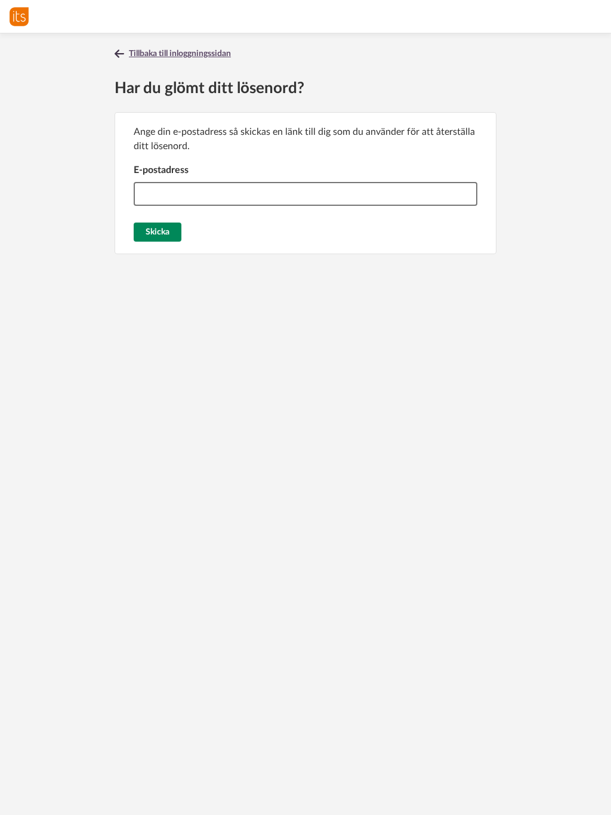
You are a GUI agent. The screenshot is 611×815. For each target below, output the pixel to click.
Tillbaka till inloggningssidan (180, 54)
